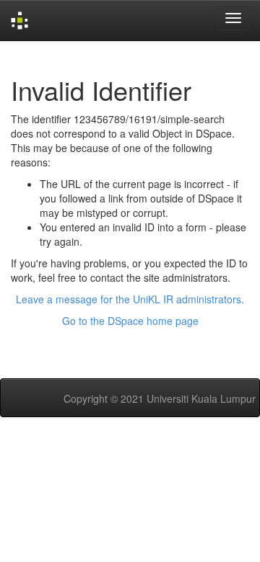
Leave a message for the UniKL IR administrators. (130, 299)
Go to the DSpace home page (130, 320)
